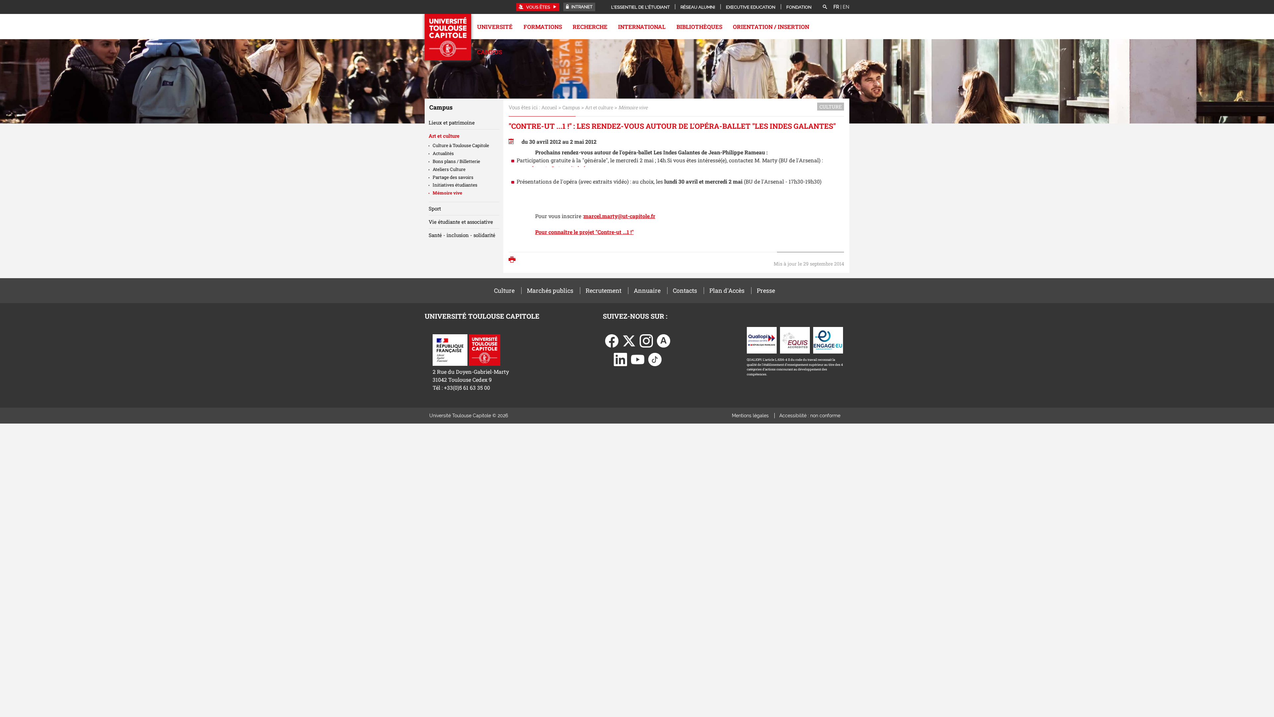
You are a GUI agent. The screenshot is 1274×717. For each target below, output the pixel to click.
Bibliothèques (699, 27)
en (846, 7)
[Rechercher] (824, 7)
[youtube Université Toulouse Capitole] (637, 358)
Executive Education (750, 7)
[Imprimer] (514, 260)
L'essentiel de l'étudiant (640, 7)
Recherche (590, 27)
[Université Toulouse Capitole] (484, 349)
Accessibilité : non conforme (809, 415)
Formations (543, 27)
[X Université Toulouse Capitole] (629, 340)
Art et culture (599, 107)
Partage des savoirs (453, 177)
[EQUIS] (795, 339)
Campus (489, 52)
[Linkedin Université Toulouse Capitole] (620, 358)
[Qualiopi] (762, 339)
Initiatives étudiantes (455, 185)
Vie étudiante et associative (461, 221)
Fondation (799, 7)
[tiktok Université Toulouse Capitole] (655, 358)
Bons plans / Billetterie (456, 161)
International (642, 27)
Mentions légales (750, 415)
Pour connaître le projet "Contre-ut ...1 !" (584, 231)
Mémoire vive (447, 193)
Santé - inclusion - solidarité (462, 235)
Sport (435, 208)
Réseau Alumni (697, 7)
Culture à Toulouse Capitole (461, 145)
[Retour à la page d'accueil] (448, 37)
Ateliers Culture (449, 169)
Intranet (581, 6)
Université (495, 27)
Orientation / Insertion (771, 27)
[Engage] (828, 339)
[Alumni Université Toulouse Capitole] (663, 340)
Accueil (549, 107)
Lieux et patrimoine (452, 122)
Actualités (443, 153)
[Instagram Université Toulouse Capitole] (646, 340)
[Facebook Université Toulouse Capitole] (611, 340)
